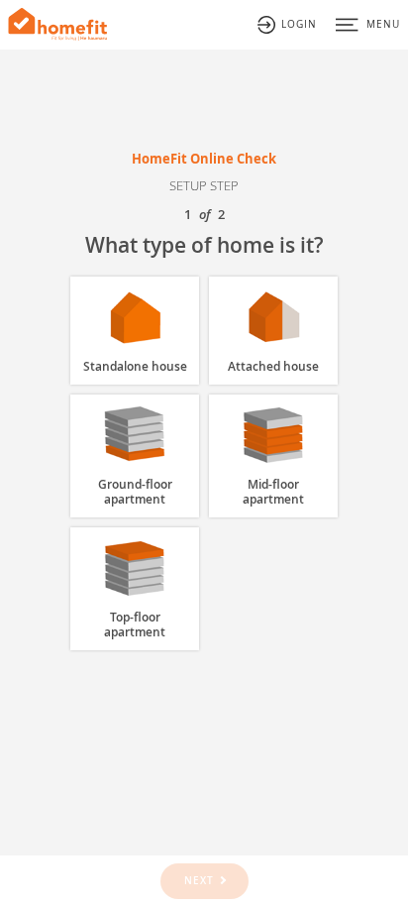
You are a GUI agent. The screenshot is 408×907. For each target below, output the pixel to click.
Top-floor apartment (134, 625)
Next (199, 880)
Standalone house (135, 367)
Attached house (273, 367)
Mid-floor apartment (273, 492)
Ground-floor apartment (135, 492)
